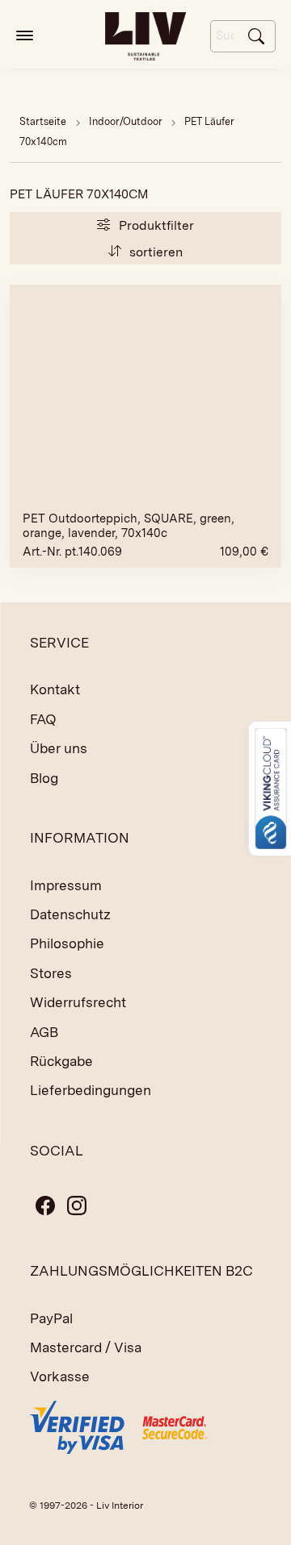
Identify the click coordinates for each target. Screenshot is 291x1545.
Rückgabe (61, 1061)
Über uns (58, 748)
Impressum (66, 885)
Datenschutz (70, 914)
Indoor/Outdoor (127, 121)
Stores (51, 973)
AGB (44, 1032)
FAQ (43, 719)
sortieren (154, 252)
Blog (44, 778)
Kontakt (55, 689)
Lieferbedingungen (90, 1090)
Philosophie (67, 943)
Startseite (42, 121)
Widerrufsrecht (78, 1002)
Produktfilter (155, 225)
